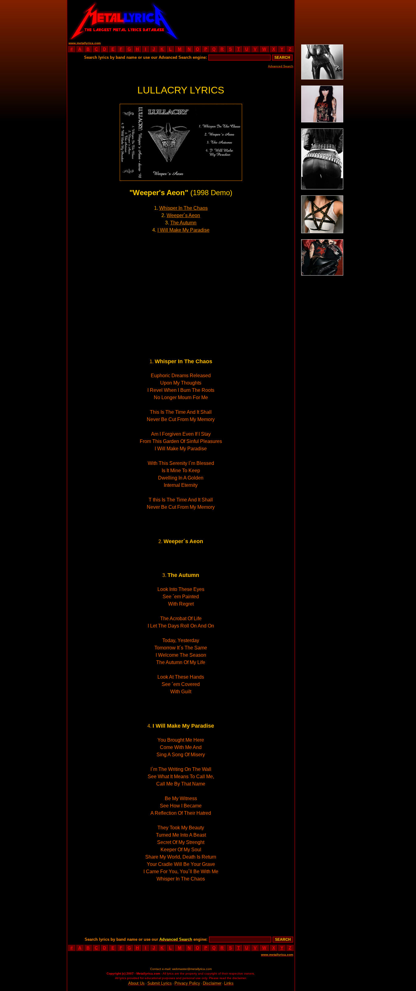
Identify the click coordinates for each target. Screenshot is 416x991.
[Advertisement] (237, 20)
